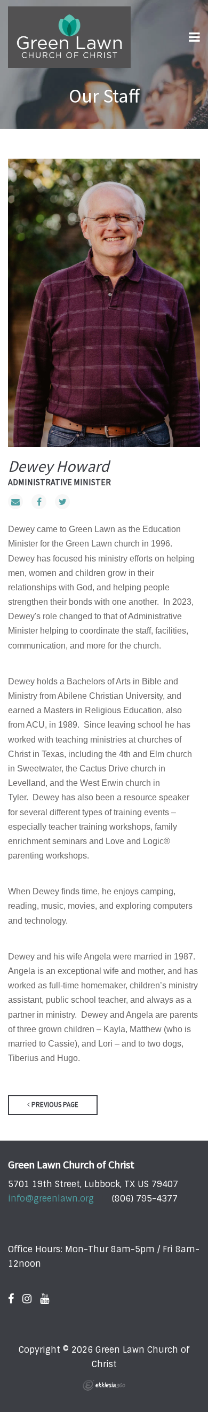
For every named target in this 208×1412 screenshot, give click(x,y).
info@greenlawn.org (51, 1198)
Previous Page (54, 1104)
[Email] (15, 501)
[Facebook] (38, 501)
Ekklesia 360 (104, 1385)
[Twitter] (62, 501)
